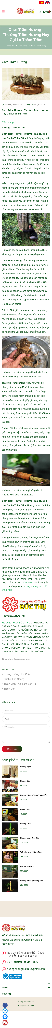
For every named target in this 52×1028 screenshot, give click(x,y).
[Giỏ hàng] (48, 11)
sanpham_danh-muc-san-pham (17, 659)
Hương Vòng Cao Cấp (30, 838)
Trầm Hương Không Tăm (31, 852)
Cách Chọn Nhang (14, 679)
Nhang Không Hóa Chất (17, 674)
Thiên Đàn (9, 688)
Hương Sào (25, 781)
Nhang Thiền (26, 824)
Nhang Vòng (25, 809)
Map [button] (5, 987)
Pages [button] (6, 994)
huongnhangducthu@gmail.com (26, 968)
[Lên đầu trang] (45, 1019)
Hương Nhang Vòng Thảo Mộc (33, 795)
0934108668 (31, 961)
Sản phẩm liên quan (18, 760)
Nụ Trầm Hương (27, 866)
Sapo (32, 1006)
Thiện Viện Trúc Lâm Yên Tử (20, 683)
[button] (26, 982)
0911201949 (14, 961)
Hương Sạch (25, 767)
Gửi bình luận (12, 749)
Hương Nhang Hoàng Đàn (31, 881)
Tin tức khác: (8, 669)
